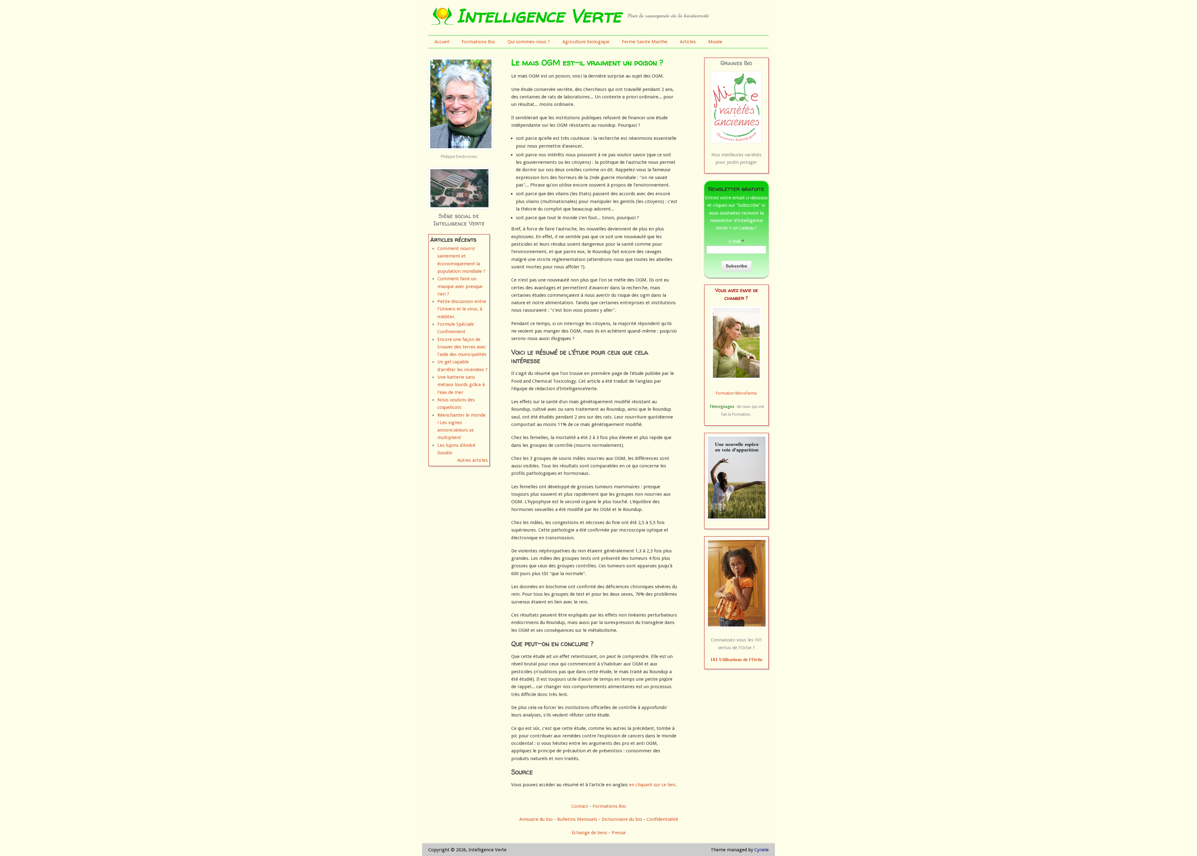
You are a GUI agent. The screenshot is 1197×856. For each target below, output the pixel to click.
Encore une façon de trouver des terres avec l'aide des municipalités (462, 347)
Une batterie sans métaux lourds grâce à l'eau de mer (461, 384)
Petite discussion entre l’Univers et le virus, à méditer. (461, 309)
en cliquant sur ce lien (652, 784)
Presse (619, 832)
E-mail (736, 241)
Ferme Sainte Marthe (644, 42)
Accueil (442, 42)
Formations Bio (478, 42)
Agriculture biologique (585, 42)
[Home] (442, 23)
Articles (688, 42)
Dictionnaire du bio (622, 819)
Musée (715, 42)
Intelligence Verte (538, 15)
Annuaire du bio (536, 819)
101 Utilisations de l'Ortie (736, 659)
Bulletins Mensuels (577, 819)
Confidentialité (662, 819)
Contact (579, 806)
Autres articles (472, 460)
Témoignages (721, 406)
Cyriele (761, 850)
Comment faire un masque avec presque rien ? (460, 286)
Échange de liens (590, 832)
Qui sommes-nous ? (528, 42)
